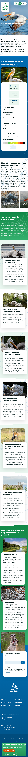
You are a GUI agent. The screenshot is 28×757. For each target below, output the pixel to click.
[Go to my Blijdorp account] (16, 3)
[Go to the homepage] (5, 7)
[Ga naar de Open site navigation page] (23, 3)
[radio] (12, 656)
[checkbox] (15, 657)
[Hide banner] (25, 744)
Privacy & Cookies (14, 742)
